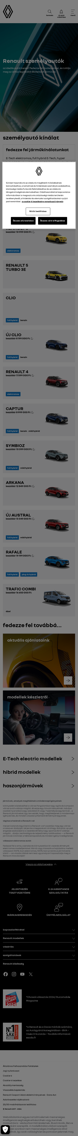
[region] (39, 195)
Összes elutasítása (23, 220)
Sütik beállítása (38, 211)
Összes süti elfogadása (52, 220)
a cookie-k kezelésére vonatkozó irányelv (42, 201)
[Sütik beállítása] (5, 1129)
